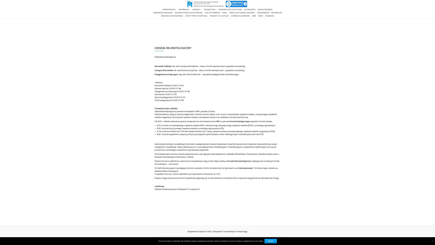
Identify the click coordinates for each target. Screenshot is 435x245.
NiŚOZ (260, 16)
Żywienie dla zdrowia (240, 16)
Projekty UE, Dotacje (219, 16)
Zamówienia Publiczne (162, 13)
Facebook (269, 16)
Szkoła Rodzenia (265, 9)
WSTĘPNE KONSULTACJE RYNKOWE (189, 13)
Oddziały (196, 9)
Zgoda (270, 241)
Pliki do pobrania (212, 13)
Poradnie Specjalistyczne (230, 9)
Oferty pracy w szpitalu (196, 16)
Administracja (169, 9)
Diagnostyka (209, 9)
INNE (254, 16)
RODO (224, 13)
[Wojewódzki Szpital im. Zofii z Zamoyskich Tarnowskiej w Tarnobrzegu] (206, 4)
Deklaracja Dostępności (172, 16)
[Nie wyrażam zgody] (432, 241)
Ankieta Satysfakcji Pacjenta (242, 13)
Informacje (184, 9)
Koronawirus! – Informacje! (269, 13)
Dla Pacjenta (249, 9)
